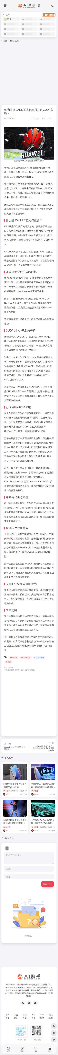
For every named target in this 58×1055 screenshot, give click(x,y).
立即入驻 (50, 15)
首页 (5, 40)
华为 (6, 167)
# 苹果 (22, 791)
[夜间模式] (54, 1039)
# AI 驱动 (43, 827)
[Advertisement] (29, 73)
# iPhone (15, 791)
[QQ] (29, 1003)
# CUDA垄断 (39, 657)
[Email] (35, 1003)
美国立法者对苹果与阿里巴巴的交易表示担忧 (14, 785)
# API (50, 827)
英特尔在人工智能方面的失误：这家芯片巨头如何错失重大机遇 (43, 786)
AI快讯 (11, 40)
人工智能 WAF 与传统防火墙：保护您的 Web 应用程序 (42, 823)
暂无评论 (9, 838)
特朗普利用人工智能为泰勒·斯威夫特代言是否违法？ (14, 821)
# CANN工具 (26, 657)
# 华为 (8, 662)
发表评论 (47, 884)
